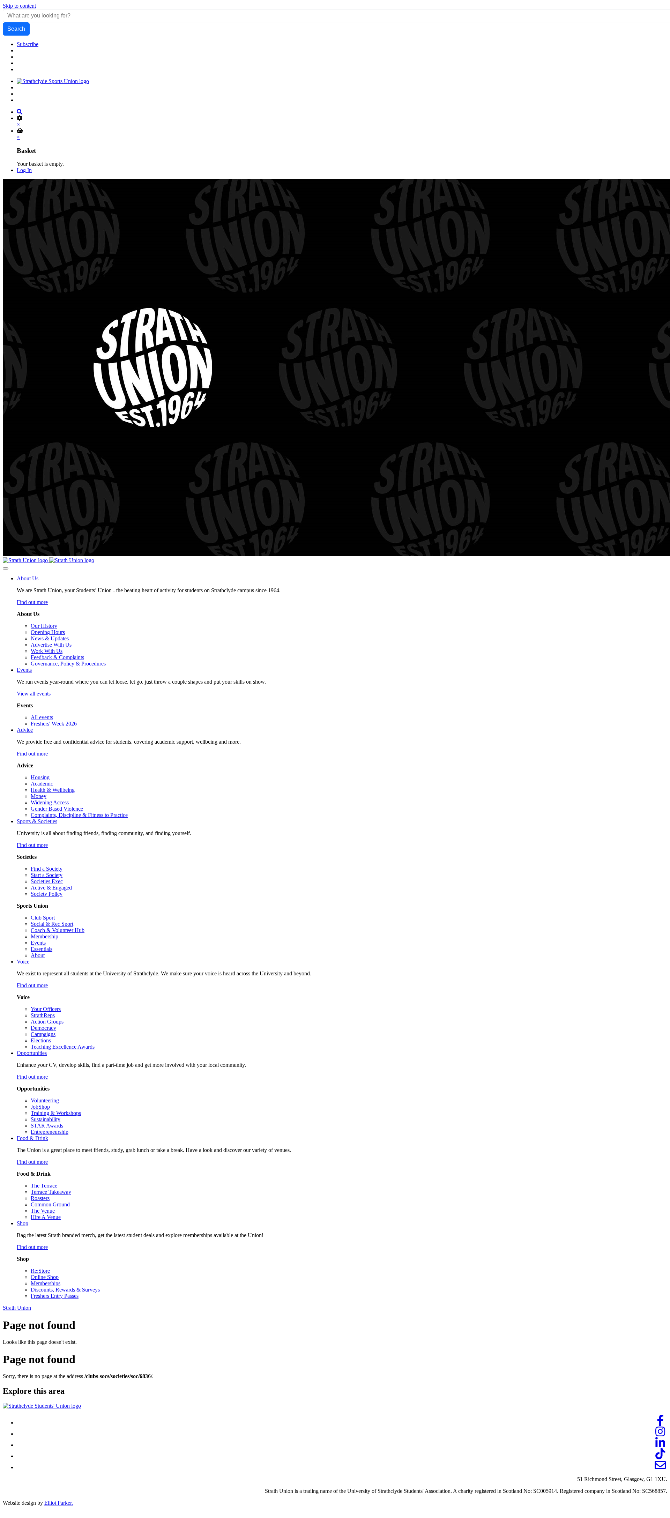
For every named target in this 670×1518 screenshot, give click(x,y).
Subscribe (27, 44)
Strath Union (17, 1308)
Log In (24, 170)
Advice (25, 730)
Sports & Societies (37, 821)
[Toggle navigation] (5, 568)
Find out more (32, 602)
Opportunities (32, 1053)
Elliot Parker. (58, 1503)
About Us (27, 578)
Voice (23, 962)
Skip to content (19, 6)
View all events (34, 694)
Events (24, 670)
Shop (22, 1223)
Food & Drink (32, 1138)
